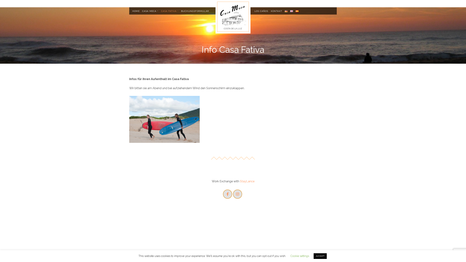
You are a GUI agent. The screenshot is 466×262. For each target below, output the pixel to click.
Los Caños (261, 11)
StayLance (247, 181)
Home (136, 11)
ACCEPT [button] (320, 256)
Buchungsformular (195, 11)
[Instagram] (237, 194)
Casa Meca (149, 11)
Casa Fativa (169, 11)
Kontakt (276, 11)
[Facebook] (227, 194)
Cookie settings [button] (299, 256)
